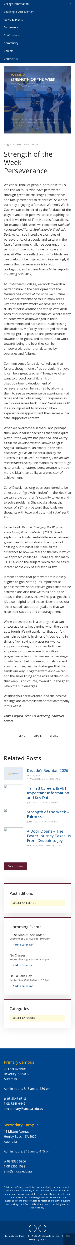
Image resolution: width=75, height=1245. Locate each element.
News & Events (13, 19)
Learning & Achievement (19, 11)
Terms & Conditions (15, 1235)
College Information (16, 4)
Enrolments (11, 27)
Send (21, 736)
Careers (8, 51)
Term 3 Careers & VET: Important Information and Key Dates (48, 793)
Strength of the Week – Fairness (48, 814)
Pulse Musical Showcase (27, 935)
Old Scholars (52, 778)
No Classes (18, 955)
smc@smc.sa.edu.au (18, 1171)
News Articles (31, 144)
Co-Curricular (12, 35)
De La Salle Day (21, 976)
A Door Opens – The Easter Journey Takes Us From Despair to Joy (49, 836)
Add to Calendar (22, 944)
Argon (43, 1239)
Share (37, 735)
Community (11, 43)
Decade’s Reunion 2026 (47, 770)
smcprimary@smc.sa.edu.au (23, 1109)
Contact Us (11, 59)
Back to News (15, 866)
